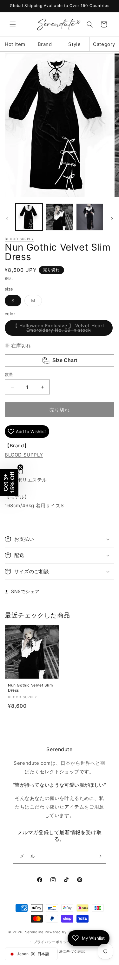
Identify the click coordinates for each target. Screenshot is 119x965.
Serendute (34, 932)
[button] (13, 24)
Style (74, 44)
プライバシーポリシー (52, 942)
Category (104, 44)
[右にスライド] (112, 219)
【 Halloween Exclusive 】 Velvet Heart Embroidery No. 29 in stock (58, 329)
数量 (9, 374)
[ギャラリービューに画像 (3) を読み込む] (89, 216)
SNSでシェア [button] (25, 591)
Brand (45, 44)
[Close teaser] (20, 467)
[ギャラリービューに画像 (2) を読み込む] (59, 216)
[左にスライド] (7, 219)
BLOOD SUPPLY (19, 239)
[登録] (99, 856)
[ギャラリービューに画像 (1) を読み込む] (29, 216)
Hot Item (15, 44)
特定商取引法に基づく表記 (62, 951)
